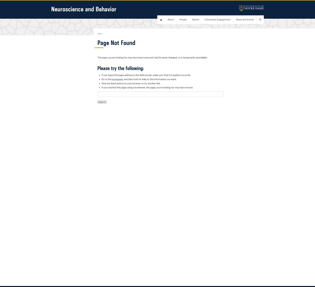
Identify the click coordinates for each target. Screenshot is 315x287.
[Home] (161, 19)
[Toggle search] (260, 19)
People (183, 19)
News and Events (245, 19)
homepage (117, 79)
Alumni (195, 19)
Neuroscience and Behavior (83, 9)
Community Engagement (218, 19)
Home (99, 34)
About (171, 19)
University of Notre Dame (251, 8)
